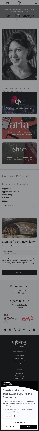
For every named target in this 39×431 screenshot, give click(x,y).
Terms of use (19, 379)
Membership (7, 194)
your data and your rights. (28, 264)
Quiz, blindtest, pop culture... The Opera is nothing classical (19, 133)
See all (4, 201)
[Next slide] (35, 206)
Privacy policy (8, 416)
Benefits (5, 197)
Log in (19, 14)
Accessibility (19, 376)
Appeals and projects (10, 191)
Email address (7, 251)
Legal (19, 363)
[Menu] (35, 2)
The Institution (19, 355)
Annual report (19, 358)
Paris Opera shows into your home (19, 108)
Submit (19, 273)
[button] (5, 205)
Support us (6, 188)
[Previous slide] (30, 206)
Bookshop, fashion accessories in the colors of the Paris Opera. (19, 158)
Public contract (19, 361)
